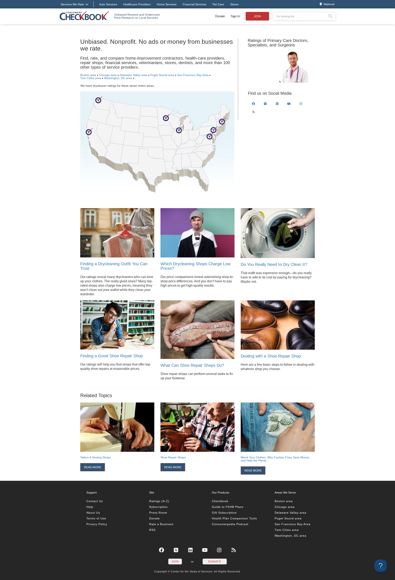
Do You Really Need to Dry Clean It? (274, 264)
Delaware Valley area (133, 75)
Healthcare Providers (137, 4)
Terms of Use (96, 518)
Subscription (158, 507)
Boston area (88, 75)
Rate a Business (161, 524)
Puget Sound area (162, 75)
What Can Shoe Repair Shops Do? (192, 365)
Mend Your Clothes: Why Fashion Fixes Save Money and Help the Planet (275, 459)
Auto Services (108, 4)
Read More (92, 467)
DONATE (214, 561)
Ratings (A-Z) (159, 501)
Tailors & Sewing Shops (95, 457)
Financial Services (194, 4)
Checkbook (220, 501)
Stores (234, 4)
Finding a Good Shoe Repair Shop (111, 356)
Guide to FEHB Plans (227, 507)
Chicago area (108, 75)
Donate (220, 16)
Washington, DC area (118, 78)
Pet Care (218, 4)
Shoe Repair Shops (173, 457)
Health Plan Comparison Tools (234, 518)
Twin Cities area (90, 78)
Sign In (235, 16)
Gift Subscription (224, 512)
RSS (152, 530)
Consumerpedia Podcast (230, 524)
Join (257, 16)
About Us (93, 512)
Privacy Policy (96, 524)
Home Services (167, 4)
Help (89, 507)
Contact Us (94, 501)
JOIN (175, 561)
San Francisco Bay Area (192, 75)
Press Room (158, 512)
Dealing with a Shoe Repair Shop (271, 356)
